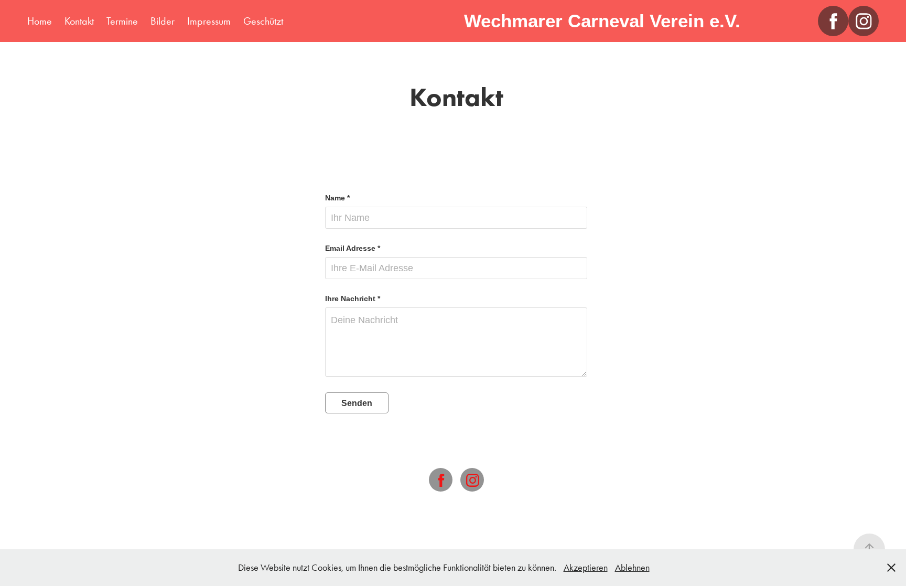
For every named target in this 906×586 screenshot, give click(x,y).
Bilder (162, 21)
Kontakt (79, 21)
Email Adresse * (352, 248)
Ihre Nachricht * (352, 298)
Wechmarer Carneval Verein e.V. (602, 20)
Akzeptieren (586, 567)
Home (39, 21)
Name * (337, 197)
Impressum (209, 21)
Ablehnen (632, 567)
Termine (122, 21)
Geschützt (263, 21)
